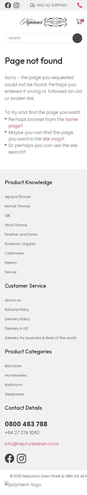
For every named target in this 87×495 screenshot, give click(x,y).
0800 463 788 (79, 5)
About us (13, 300)
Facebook (8, 5)
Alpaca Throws (18, 196)
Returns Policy (17, 309)
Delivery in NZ (16, 328)
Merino (11, 262)
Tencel (10, 272)
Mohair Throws (17, 206)
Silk (7, 215)
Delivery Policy (17, 318)
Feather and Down (21, 234)
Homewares (16, 375)
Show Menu (8, 21)
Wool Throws (16, 224)
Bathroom (14, 384)
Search (77, 38)
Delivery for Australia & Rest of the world (40, 337)
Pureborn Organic (20, 243)
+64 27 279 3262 (22, 432)
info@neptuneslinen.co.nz (32, 444)
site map (52, 139)
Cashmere (14, 253)
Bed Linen (13, 365)
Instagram (17, 5)
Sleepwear (14, 394)
